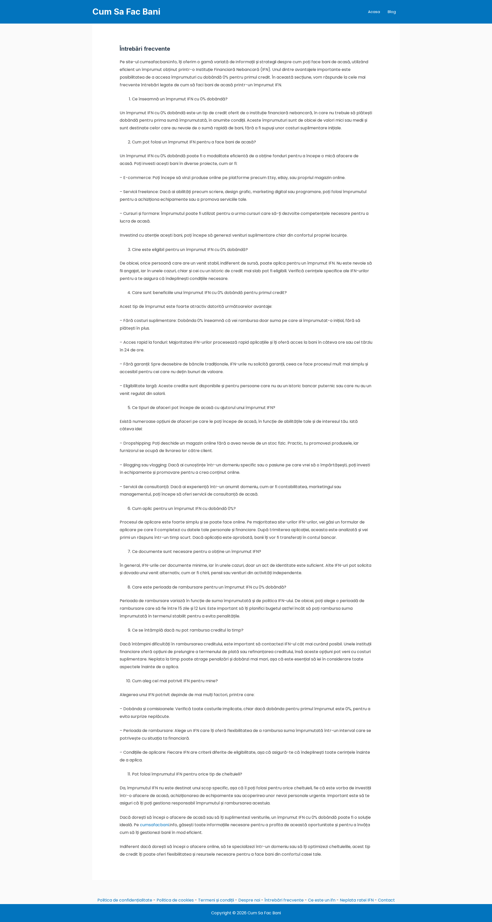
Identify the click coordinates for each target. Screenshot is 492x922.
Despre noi (249, 900)
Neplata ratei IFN (357, 900)
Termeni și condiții (216, 900)
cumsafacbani (154, 825)
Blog (392, 11)
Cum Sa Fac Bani (126, 11)
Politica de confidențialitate (124, 900)
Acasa (374, 11)
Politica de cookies (175, 900)
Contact (386, 900)
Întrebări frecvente (284, 900)
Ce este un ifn (321, 900)
